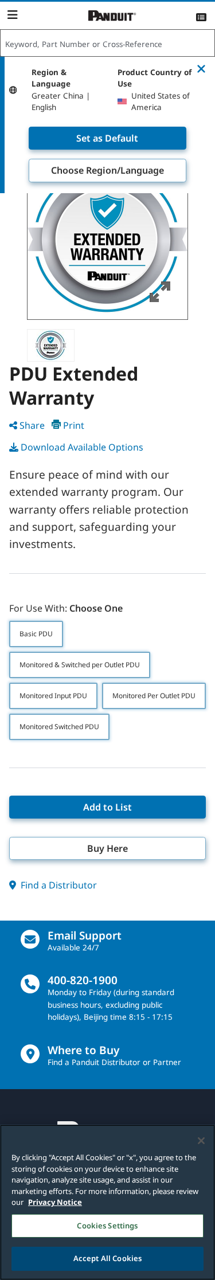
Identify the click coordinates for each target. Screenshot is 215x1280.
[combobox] (107, 43)
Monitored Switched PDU (59, 726)
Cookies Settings (107, 1225)
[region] (107, 1202)
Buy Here (107, 848)
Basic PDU (36, 634)
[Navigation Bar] (12, 15)
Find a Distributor (57, 885)
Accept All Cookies (107, 1258)
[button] (107, 239)
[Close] (201, 1140)
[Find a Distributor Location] (30, 1053)
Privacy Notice (55, 1202)
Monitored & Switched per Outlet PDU (79, 665)
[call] (30, 983)
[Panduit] (112, 15)
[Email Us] (30, 939)
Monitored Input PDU (53, 695)
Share (32, 425)
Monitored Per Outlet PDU (154, 695)
